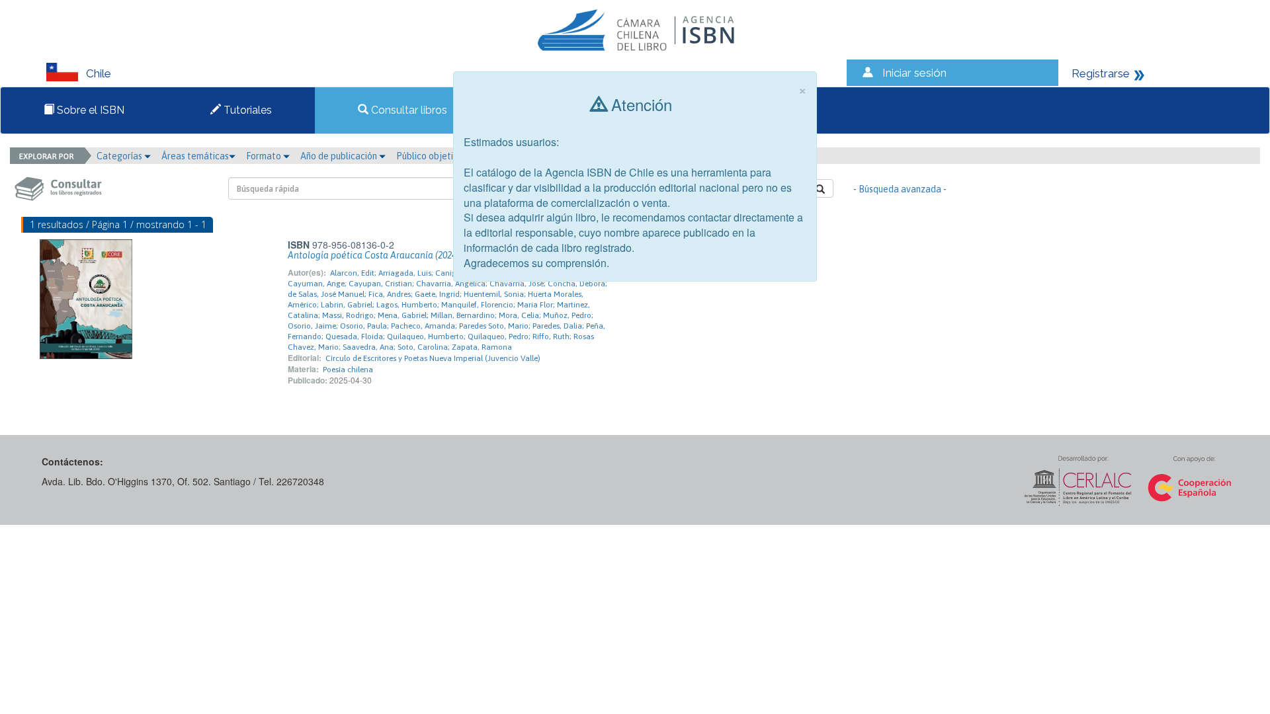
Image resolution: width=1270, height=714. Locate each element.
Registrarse (1101, 73)
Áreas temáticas (195, 156)
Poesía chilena (348, 369)
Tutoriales (246, 110)
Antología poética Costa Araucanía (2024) (373, 255)
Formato (264, 156)
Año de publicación (339, 156)
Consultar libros (407, 110)
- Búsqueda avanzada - (900, 189)
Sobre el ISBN (89, 110)
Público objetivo (429, 156)
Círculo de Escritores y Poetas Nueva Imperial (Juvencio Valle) (432, 358)
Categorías (120, 156)
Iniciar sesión (914, 72)
